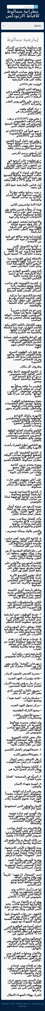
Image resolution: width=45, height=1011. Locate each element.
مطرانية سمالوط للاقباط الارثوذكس (22, 13)
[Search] (36, 7)
